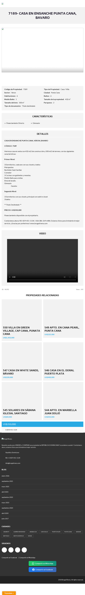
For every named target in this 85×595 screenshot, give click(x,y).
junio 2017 (5, 519)
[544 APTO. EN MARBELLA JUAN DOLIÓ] (63, 394)
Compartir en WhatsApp (27, 557)
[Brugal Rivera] (1, 3)
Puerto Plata (56, 531)
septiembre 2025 (7, 481)
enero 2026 (5, 476)
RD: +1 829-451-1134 (13, 458)
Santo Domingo (18, 536)
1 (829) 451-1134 (11, 430)
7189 (25, 89)
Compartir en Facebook (9, 557)
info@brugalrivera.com (13, 463)
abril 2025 (5, 492)
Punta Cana (55, 93)
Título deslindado (28, 106)
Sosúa (30, 536)
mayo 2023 (5, 502)
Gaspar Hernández (19, 531)
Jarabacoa (33, 531)
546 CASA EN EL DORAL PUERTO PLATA (59, 372)
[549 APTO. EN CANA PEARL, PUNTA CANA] (63, 312)
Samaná (78, 531)
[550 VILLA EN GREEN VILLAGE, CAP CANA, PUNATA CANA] (22, 312)
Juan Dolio (44, 531)
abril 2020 (5, 513)
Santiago (6, 536)
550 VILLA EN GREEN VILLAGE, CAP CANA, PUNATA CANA (21, 330)
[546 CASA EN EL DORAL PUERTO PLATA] (63, 355)
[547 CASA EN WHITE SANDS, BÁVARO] (22, 355)
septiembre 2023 (7, 497)
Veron (13, 93)
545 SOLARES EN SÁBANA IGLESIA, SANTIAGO (19, 412)
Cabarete (6, 531)
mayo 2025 (5, 486)
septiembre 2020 (7, 508)
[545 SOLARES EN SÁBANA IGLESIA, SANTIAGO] (22, 394)
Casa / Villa (65, 89)
